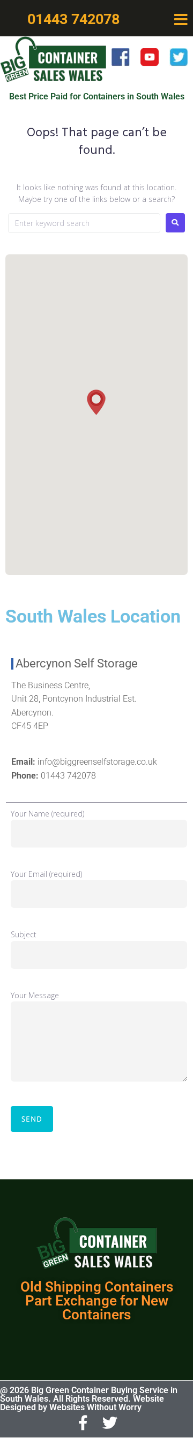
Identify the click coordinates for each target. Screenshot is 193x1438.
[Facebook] (83, 1423)
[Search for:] (84, 223)
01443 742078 (68, 776)
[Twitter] (110, 1423)
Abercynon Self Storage (77, 663)
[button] (180, 19)
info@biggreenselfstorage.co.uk (97, 762)
